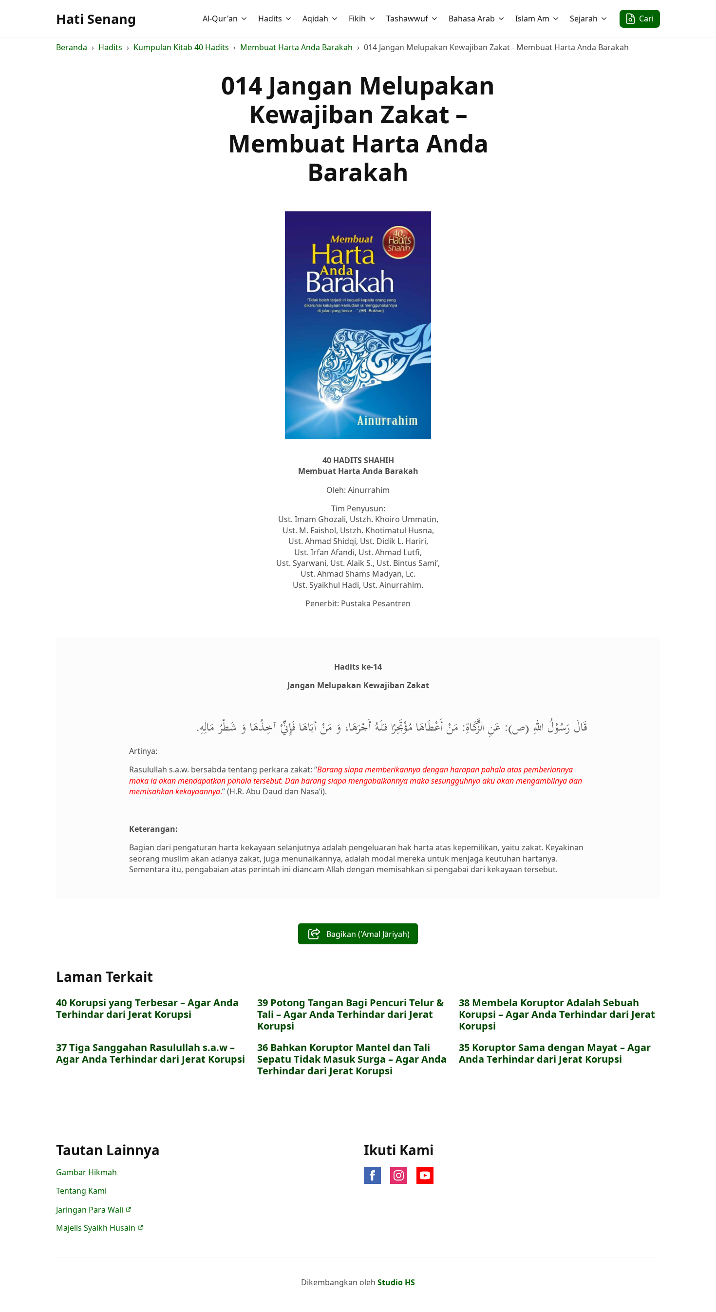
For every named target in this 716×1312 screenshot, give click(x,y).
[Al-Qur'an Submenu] (245, 18)
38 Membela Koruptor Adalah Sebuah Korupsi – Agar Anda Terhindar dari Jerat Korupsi (557, 1014)
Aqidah (315, 18)
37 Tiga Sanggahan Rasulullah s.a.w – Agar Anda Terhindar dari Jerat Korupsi (150, 1053)
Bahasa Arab (472, 18)
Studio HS (396, 1282)
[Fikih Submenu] (373, 18)
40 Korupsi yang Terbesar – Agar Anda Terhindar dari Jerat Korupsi (147, 1008)
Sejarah (584, 18)
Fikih (357, 18)
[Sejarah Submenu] (605, 18)
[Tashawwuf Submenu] (435, 18)
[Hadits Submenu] (289, 18)
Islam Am (532, 18)
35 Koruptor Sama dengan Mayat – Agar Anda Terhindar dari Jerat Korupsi (555, 1053)
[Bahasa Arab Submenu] (502, 18)
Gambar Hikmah (86, 1172)
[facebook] (372, 1175)
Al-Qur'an (220, 18)
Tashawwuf (407, 18)
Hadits (270, 18)
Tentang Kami (81, 1190)
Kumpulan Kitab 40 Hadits (181, 47)
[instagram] (398, 1175)
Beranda (71, 47)
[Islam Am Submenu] (556, 18)
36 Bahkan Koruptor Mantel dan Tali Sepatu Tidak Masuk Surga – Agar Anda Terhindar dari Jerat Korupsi (352, 1059)
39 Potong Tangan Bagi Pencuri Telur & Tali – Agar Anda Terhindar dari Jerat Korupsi (350, 1014)
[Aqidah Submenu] (335, 18)
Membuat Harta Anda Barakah (296, 47)
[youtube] (424, 1175)
